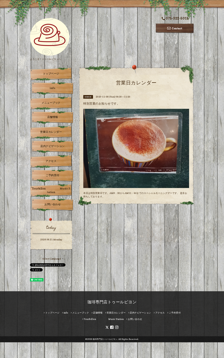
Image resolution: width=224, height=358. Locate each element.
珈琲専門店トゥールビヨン (112, 302)
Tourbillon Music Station (51, 190)
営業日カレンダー (51, 132)
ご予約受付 (52, 175)
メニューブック (51, 102)
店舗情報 (52, 117)
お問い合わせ (52, 204)
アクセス (51, 161)
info (52, 88)
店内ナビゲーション (52, 146)
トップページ (51, 73)
